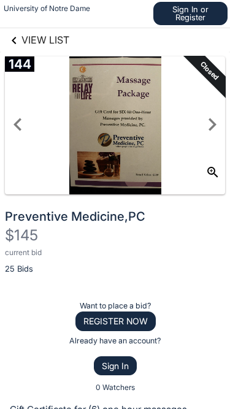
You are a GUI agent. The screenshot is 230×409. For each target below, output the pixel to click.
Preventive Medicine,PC (75, 216)
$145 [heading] (21, 235)
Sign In (115, 366)
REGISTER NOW (115, 321)
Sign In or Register (190, 13)
